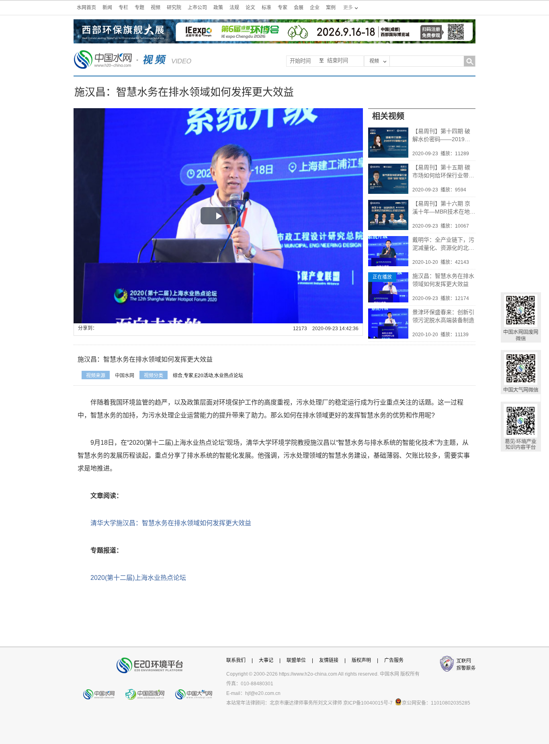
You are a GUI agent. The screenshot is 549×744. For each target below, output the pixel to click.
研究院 (174, 7)
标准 (266, 7)
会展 (298, 7)
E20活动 (204, 375)
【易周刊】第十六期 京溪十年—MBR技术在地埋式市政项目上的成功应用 (443, 208)
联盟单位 (296, 660)
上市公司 (197, 7)
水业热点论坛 (228, 375)
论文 (250, 7)
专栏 (123, 7)
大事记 (266, 660)
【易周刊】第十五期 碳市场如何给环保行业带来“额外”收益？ (443, 171)
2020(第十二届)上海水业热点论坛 (138, 577)
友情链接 (328, 660)
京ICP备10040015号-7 (368, 703)
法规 (234, 7)
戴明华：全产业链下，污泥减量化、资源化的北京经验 (443, 244)
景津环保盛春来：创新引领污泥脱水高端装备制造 (443, 316)
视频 (155, 7)
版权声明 (361, 660)
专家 (282, 7)
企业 (315, 7)
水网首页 (86, 7)
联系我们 (236, 660)
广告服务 (394, 660)
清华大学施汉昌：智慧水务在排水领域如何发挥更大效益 (170, 523)
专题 (139, 7)
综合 (177, 375)
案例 (331, 7)
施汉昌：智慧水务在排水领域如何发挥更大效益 (443, 280)
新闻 (107, 7)
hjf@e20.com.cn (263, 693)
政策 (218, 7)
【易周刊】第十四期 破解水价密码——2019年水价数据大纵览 (441, 135)
